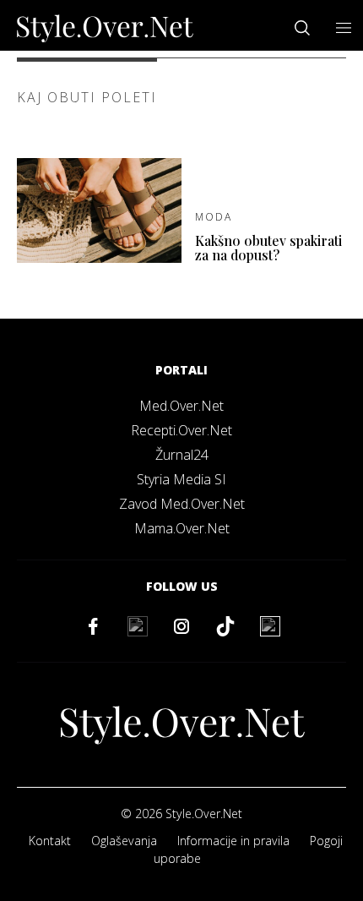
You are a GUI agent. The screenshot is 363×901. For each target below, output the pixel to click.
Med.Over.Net (181, 405)
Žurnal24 (182, 454)
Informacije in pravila (233, 841)
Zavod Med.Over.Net (182, 503)
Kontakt (50, 841)
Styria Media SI (181, 479)
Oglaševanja (124, 841)
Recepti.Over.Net (181, 430)
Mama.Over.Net (182, 528)
